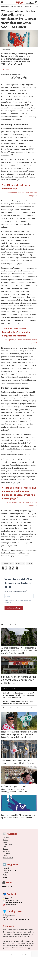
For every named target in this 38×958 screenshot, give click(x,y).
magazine (9, 915)
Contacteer (9, 905)
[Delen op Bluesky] (25, 77)
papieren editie (24, 919)
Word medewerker (30, 3)
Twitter (5, 873)
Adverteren (8, 900)
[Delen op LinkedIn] (18, 77)
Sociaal (5, 840)
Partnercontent (8, 858)
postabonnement (17, 902)
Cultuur (5, 849)
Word (6, 898)
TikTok (14, 870)
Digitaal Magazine (17, 6)
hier (10, 946)
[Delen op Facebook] (12, 77)
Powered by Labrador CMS (19, 955)
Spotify (5, 877)
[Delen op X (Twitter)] (15, 77)
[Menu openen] (2, 2)
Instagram (6, 870)
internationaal (7, 563)
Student (5, 842)
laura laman (20, 563)
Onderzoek (6, 851)
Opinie (5, 846)
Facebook (6, 868)
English (5, 856)
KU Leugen (6, 853)
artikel (29, 563)
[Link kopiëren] (22, 77)
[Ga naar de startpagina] (19, 2)
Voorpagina (5, 6)
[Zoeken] (36, 2)
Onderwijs (28, 6)
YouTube (5, 875)
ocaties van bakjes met (11, 919)
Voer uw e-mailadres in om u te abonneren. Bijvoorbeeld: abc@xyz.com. (18, 601)
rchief (5, 917)
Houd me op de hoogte (13, 608)
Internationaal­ (7, 844)
